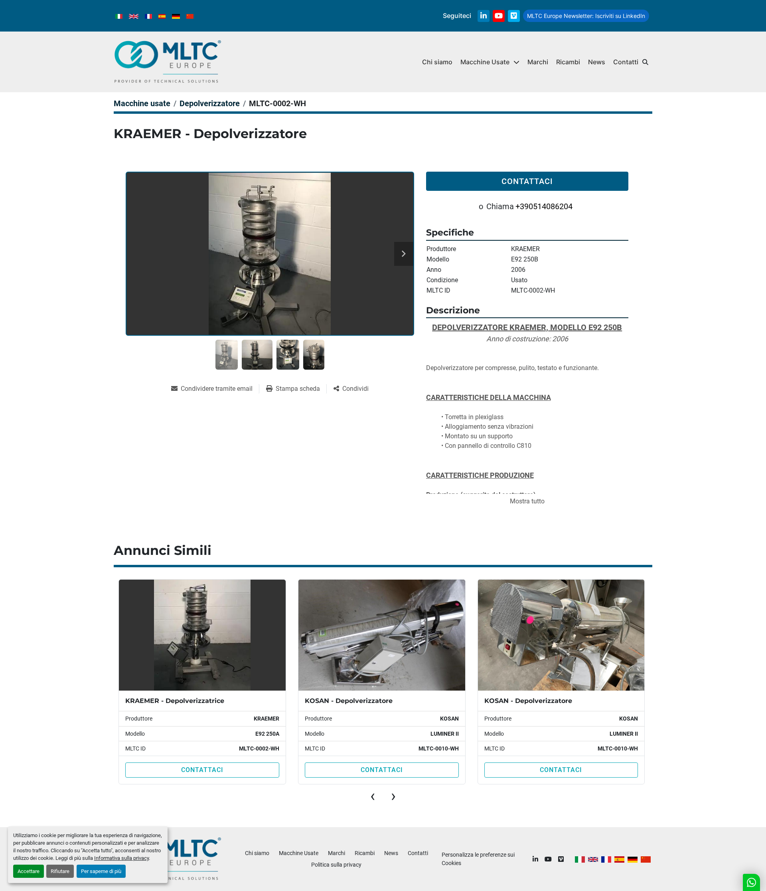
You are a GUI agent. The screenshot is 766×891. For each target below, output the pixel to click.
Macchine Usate (484, 62)
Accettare (28, 871)
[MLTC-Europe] (168, 858)
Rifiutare (60, 871)
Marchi (537, 62)
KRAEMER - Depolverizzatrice (174, 701)
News (596, 62)
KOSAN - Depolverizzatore (349, 701)
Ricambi (568, 62)
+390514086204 (544, 206)
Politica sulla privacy (336, 864)
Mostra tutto (527, 501)
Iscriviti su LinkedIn (586, 15)
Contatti (625, 62)
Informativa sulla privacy (121, 858)
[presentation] (372, 796)
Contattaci (527, 181)
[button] (489, 62)
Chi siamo (437, 62)
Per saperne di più (101, 871)
